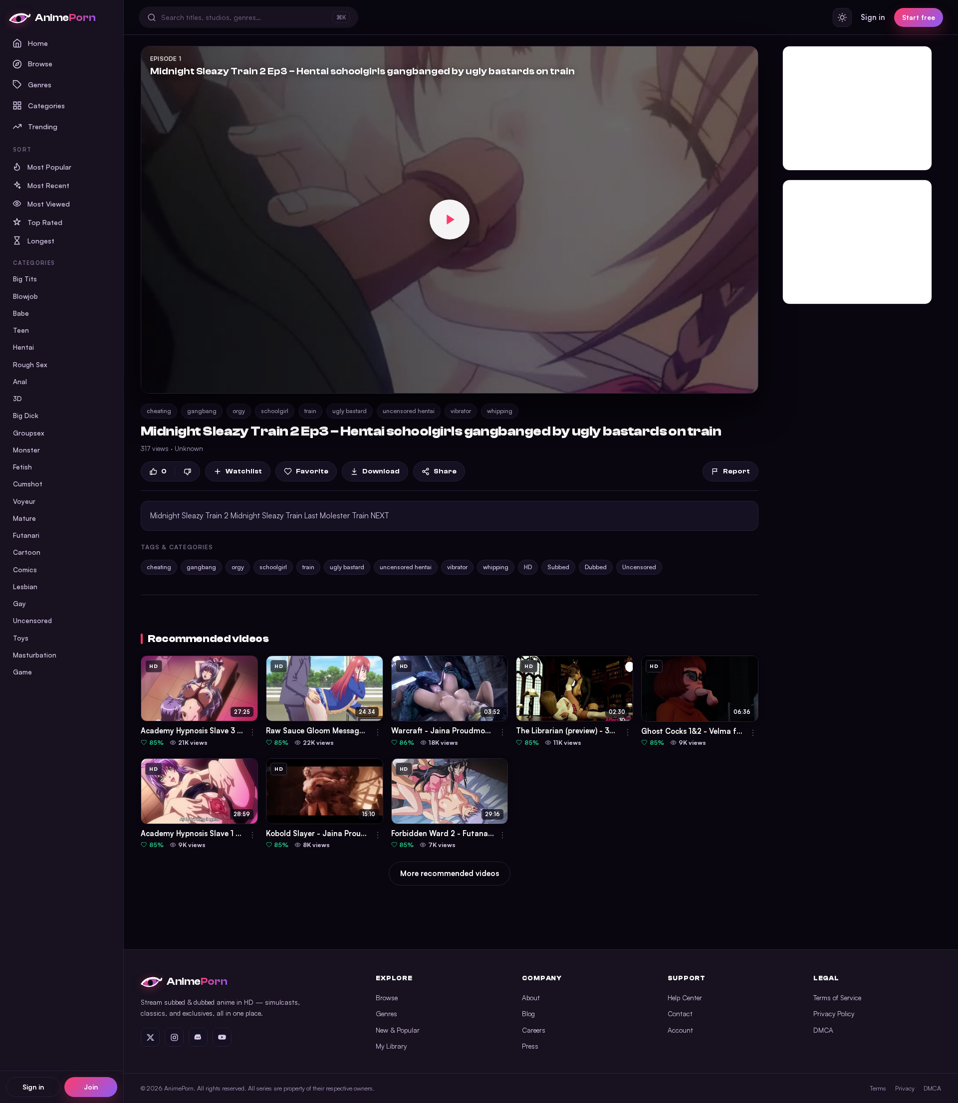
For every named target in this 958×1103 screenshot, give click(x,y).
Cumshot (27, 483)
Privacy (905, 1088)
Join (91, 1087)
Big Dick (25, 415)
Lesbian (25, 586)
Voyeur (24, 501)
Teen (21, 330)
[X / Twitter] (150, 1037)
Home (38, 42)
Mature (24, 518)
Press (530, 1046)
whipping (499, 411)
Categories (46, 105)
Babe (21, 313)
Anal (20, 381)
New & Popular (398, 1030)
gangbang (202, 411)
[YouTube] (222, 1037)
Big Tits (25, 278)
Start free (918, 17)
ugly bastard (349, 411)
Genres (39, 84)
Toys (20, 638)
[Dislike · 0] (187, 471)
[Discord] (198, 1037)
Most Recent (48, 185)
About (531, 997)
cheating (159, 411)
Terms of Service (837, 997)
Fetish (22, 466)
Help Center (685, 997)
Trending (42, 126)
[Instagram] (174, 1037)
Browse (40, 63)
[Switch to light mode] (842, 17)
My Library (391, 1046)
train (310, 411)
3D (17, 398)
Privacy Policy (833, 1013)
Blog (528, 1013)
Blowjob (25, 296)
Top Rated (44, 222)
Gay (19, 603)
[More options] (252, 732)
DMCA (823, 1030)
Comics (25, 569)
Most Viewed (48, 204)
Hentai (23, 347)
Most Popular (49, 167)
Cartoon (26, 552)
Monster (26, 449)
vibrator (461, 411)
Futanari (26, 535)
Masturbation (34, 655)
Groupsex (28, 433)
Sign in (33, 1087)
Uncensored (32, 620)
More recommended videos (449, 873)
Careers (533, 1030)
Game (22, 671)
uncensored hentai (409, 411)
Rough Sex (30, 364)
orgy (239, 411)
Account (680, 1030)
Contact (680, 1013)
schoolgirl (274, 411)
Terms (878, 1088)
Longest (40, 240)
